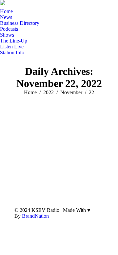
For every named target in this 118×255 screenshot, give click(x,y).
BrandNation (35, 216)
